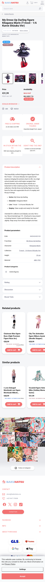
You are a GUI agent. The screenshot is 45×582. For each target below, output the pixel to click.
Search (40, 9)
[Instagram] (15, 504)
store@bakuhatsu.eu (14, 494)
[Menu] (42, 2)
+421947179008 (12, 498)
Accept (22, 576)
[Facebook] (4, 504)
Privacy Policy (10, 564)
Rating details (24, 30)
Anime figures (14, 272)
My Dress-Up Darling (33, 241)
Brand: (5, 36)
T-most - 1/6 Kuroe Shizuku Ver (30, 250)
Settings (22, 569)
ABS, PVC (37, 260)
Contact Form (13, 512)
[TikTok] (20, 504)
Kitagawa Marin (35, 246)
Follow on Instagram (24, 468)
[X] (9, 504)
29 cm (38, 255)
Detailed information (9, 104)
